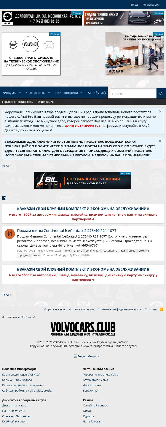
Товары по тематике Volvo (100, 374)
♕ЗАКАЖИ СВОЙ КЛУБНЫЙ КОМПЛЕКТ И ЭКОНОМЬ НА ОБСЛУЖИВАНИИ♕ (83, 208)
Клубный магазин (14, 421)
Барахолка (90, 390)
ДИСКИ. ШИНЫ (80, 255)
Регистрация (45, 102)
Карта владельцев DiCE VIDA (21, 374)
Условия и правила (81, 309)
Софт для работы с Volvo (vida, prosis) (27, 390)
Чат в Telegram (92, 421)
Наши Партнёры (13, 411)
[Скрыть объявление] (159, 112)
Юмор (87, 411)
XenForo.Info (28, 317)
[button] (20, 93)
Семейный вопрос (95, 405)
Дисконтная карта (14, 405)
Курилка (88, 416)
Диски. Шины (92, 385)
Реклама (76, 12)
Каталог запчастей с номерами (23, 385)
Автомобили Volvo (95, 380)
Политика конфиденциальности (119, 309)
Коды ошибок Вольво (17, 380)
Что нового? (36, 92)
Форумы (9, 92)
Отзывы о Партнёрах (16, 416)
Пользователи (66, 92)
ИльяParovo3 (26, 250)
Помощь (151, 309)
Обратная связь (54, 309)
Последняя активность (17, 102)
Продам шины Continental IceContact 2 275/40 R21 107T (66, 230)
